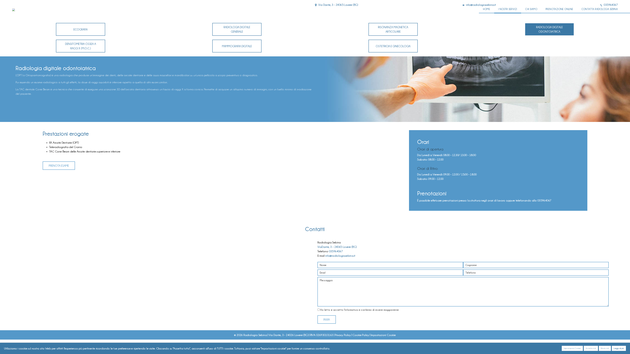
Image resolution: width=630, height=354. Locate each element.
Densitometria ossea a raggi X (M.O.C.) (80, 46)
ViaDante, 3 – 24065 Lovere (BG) (337, 246)
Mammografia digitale (237, 46)
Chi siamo (531, 9)
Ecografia (81, 29)
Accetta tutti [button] (591, 348)
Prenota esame (59, 165)
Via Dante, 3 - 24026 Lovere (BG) (288, 334)
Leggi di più (619, 348)
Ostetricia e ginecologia (393, 46)
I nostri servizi (507, 9)
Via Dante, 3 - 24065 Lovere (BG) (338, 4)
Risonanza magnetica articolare (393, 29)
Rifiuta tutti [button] (605, 348)
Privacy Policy (343, 334)
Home (486, 9)
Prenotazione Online (559, 9)
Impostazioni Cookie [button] (572, 348)
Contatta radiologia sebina (599, 9)
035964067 (611, 4)
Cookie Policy (361, 334)
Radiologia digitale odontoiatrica (549, 29)
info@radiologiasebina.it (481, 4)
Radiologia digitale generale (237, 29)
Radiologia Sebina (255, 334)
